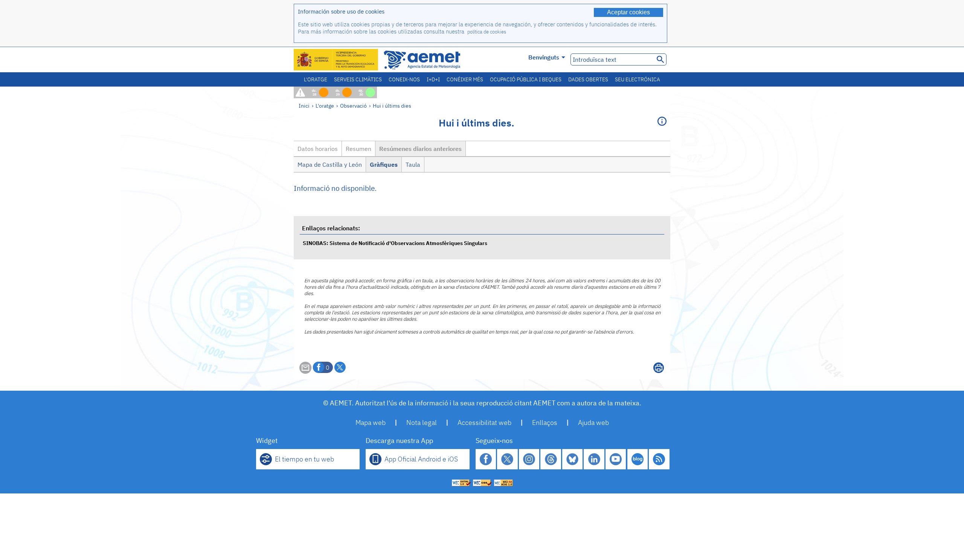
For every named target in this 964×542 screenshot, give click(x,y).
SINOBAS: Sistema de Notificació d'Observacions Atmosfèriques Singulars (395, 243)
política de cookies (486, 32)
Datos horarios (317, 148)
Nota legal (421, 422)
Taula (413, 164)
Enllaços (544, 422)
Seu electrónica (637, 79)
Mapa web (370, 422)
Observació (353, 105)
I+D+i (433, 79)
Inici (304, 105)
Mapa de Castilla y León (329, 164)
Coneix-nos (404, 79)
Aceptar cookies (628, 12)
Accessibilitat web (484, 422)
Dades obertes (588, 79)
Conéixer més (465, 79)
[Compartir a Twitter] (340, 367)
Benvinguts (543, 57)
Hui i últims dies (392, 105)
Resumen (358, 148)
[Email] (305, 371)
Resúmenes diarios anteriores (420, 148)
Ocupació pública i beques (525, 79)
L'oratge (315, 79)
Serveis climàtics (358, 79)
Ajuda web (593, 422)
